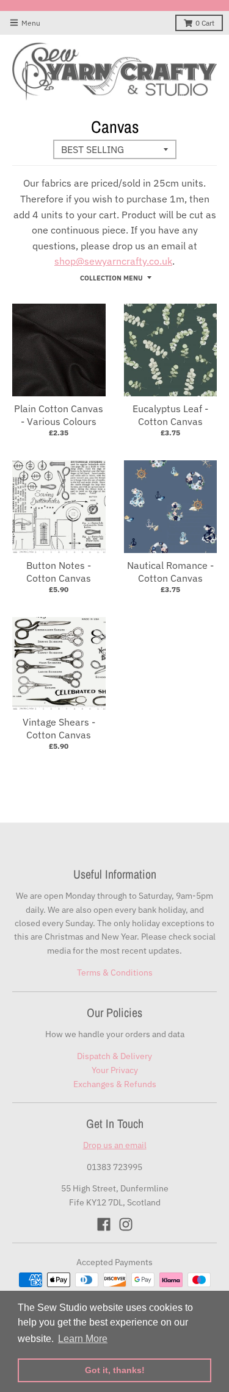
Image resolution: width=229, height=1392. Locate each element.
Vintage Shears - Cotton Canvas (59, 728)
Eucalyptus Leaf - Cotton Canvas (170, 414)
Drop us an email (115, 1145)
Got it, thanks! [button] (115, 1370)
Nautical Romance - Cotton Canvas (170, 571)
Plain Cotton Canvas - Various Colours (58, 414)
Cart (204, 22)
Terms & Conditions (115, 972)
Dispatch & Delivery (114, 1056)
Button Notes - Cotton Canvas (58, 571)
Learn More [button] (82, 1338)
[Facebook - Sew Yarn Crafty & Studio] (103, 1224)
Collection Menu (111, 278)
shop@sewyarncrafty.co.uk (113, 261)
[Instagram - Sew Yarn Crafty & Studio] (125, 1224)
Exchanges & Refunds (114, 1084)
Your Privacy (115, 1070)
